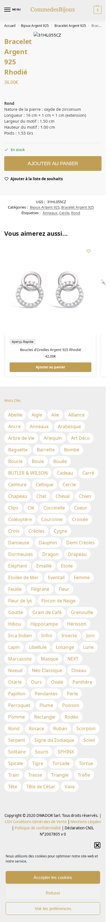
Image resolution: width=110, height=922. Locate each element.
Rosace (36, 728)
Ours (36, 682)
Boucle (15, 461)
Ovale (57, 682)
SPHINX (66, 752)
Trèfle (84, 775)
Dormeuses (20, 554)
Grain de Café (46, 612)
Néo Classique (47, 670)
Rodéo (71, 717)
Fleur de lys (20, 601)
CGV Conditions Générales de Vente (36, 821)
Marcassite (20, 659)
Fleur (64, 589)
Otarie (15, 682)
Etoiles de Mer (23, 577)
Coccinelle (54, 508)
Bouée (60, 461)
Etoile (67, 566)
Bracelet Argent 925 (70, 25)
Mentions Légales (85, 821)
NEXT (72, 659)
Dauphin (48, 542)
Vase (70, 786)
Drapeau (77, 554)
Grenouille (82, 612)
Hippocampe (44, 624)
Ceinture (17, 484)
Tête (12, 786)
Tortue (86, 763)
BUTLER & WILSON (28, 473)
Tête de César (41, 786)
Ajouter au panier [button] (50, 367)
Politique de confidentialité (38, 827)
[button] (97, 845)
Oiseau (78, 670)
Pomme (16, 717)
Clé (31, 508)
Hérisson (76, 624)
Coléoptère (20, 519)
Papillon (16, 694)
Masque (49, 659)
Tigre (37, 763)
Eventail (56, 577)
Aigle (37, 415)
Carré (88, 473)
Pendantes (46, 694)
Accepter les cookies (53, 877)
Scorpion (86, 728)
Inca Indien (20, 635)
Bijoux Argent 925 (35, 25)
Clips (13, 508)
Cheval (63, 496)
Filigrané (40, 589)
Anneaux (50, 212)
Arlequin (53, 438)
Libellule (38, 647)
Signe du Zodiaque (54, 740)
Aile (55, 415)
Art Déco (80, 438)
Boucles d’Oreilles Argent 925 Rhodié (50, 349)
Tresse (35, 775)
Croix (13, 531)
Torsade (61, 763)
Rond (75, 212)
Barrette (46, 450)
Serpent (16, 740)
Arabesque (69, 426)
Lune (88, 647)
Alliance (76, 415)
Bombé (71, 450)
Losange (65, 647)
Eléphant (17, 566)
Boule (38, 461)
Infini (46, 635)
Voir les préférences (53, 908)
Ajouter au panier (53, 163)
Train (13, 775)
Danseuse (18, 542)
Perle (72, 694)
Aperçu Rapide (22, 341)
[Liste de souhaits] (88, 251)
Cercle (64, 212)
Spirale (15, 763)
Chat (41, 496)
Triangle (60, 775)
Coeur (80, 508)
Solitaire (17, 752)
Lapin (14, 647)
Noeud (15, 670)
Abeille (15, 415)
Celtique (44, 484)
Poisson (70, 705)
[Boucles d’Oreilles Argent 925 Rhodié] (50, 289)
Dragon (50, 554)
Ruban (60, 728)
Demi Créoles (80, 542)
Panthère (82, 682)
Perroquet (19, 705)
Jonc (90, 635)
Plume (46, 705)
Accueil (10, 25)
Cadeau (65, 473)
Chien (85, 496)
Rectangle (44, 717)
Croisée (80, 519)
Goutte (15, 612)
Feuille (15, 589)
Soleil (89, 740)
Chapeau (17, 496)
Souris (42, 752)
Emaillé (44, 566)
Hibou (14, 624)
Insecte (69, 635)
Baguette (18, 450)
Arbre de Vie (21, 438)
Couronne (52, 519)
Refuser (53, 893)
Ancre (14, 426)
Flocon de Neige (58, 601)
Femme (82, 577)
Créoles (36, 531)
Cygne (60, 531)
